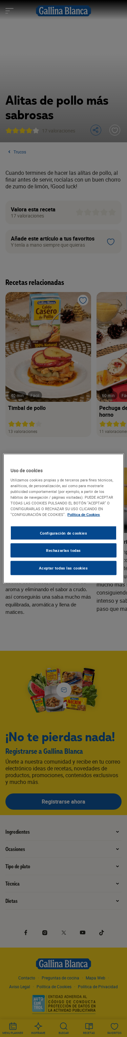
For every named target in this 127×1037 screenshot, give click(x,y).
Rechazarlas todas (63, 550)
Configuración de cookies (63, 532)
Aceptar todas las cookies (63, 568)
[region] (63, 518)
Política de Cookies (83, 514)
